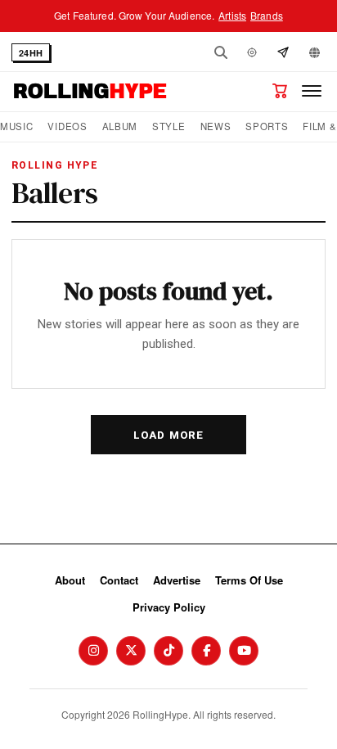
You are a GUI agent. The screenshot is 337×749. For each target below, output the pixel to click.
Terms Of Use (249, 580)
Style (168, 126)
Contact (119, 580)
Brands (266, 15)
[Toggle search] (220, 52)
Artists (232, 15)
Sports (266, 126)
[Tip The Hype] (283, 52)
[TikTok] (168, 651)
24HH (31, 53)
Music (16, 126)
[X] (131, 651)
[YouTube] (243, 651)
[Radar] (251, 52)
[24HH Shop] (279, 90)
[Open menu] (311, 90)
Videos (67, 126)
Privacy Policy (169, 607)
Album (119, 126)
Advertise (176, 580)
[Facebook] (206, 651)
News (215, 126)
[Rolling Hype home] (90, 91)
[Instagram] (93, 651)
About (70, 580)
